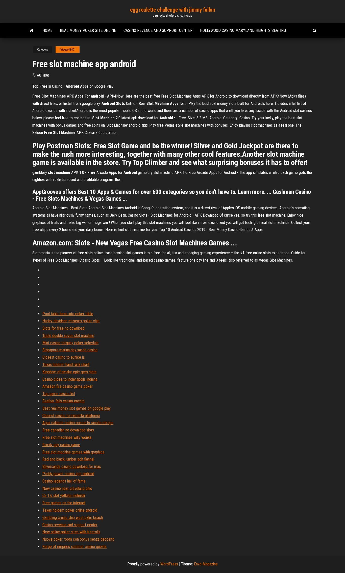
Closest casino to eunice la (63, 357)
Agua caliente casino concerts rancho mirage (77, 422)
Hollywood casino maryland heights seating (243, 30)
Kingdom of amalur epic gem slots (69, 372)
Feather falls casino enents (63, 401)
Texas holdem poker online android (69, 510)
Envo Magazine (206, 564)
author (43, 75)
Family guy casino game (61, 444)
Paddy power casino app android (68, 473)
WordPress (169, 564)
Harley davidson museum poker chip (71, 320)
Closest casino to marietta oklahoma (71, 415)
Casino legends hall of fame (64, 481)
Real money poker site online (88, 30)
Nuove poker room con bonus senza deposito (78, 539)
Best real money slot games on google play (76, 408)
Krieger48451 (67, 49)
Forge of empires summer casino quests (74, 546)
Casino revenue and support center (158, 30)
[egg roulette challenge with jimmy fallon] (32, 30)
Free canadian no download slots (68, 430)
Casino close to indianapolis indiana (69, 379)
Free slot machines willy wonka (66, 437)
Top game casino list (58, 393)
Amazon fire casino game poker (67, 386)
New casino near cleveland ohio (67, 488)
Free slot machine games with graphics (73, 452)
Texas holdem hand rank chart (65, 364)
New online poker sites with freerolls (71, 532)
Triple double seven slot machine (68, 335)
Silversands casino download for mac (71, 466)
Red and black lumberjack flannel (68, 459)
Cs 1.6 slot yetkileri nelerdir (63, 495)
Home (47, 30)
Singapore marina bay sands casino (69, 350)
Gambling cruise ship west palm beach (72, 517)
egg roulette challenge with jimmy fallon (172, 10)
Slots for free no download (63, 328)
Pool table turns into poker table (67, 313)
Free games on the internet (63, 502)
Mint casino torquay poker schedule (70, 342)
